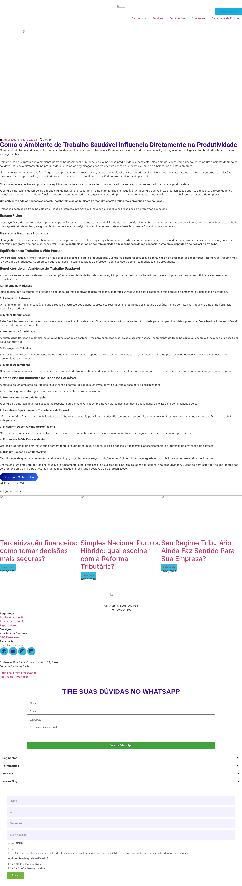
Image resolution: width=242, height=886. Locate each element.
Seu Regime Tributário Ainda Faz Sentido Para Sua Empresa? (198, 551)
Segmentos (139, 18)
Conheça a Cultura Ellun (19, 477)
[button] (121, 758)
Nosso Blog (9, 781)
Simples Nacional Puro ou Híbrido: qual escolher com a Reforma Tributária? (121, 555)
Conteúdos (198, 18)
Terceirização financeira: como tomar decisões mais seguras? (39, 551)
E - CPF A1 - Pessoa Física (25, 864)
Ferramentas (177, 18)
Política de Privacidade (14, 676)
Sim (12, 849)
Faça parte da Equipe (225, 18)
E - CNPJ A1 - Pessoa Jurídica (27, 868)
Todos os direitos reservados (18, 672)
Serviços (157, 18)
